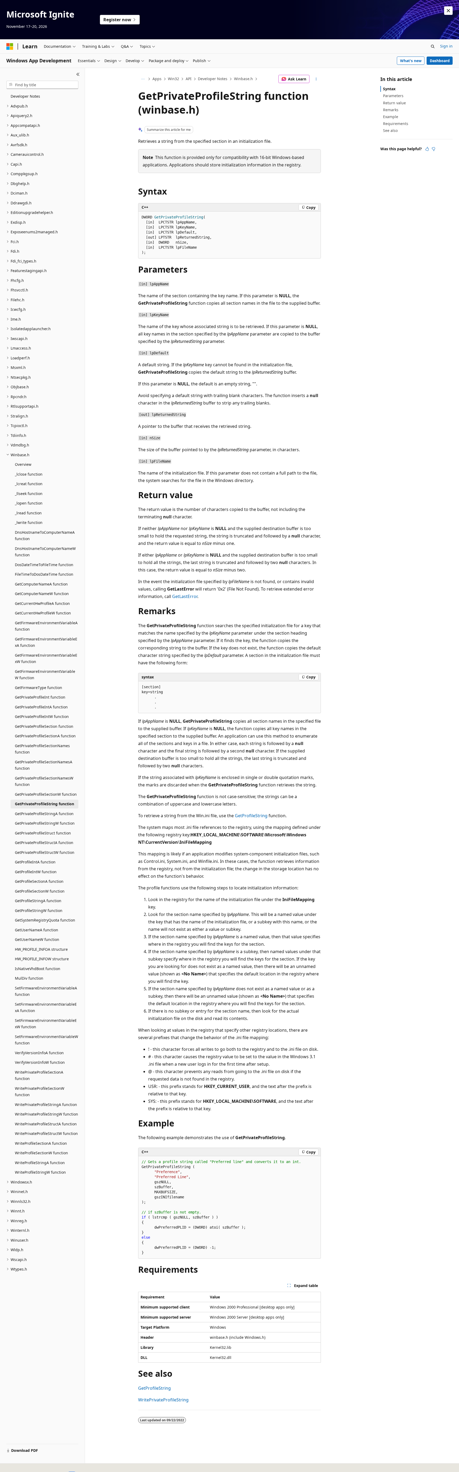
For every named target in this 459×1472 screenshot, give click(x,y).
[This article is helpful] (427, 149)
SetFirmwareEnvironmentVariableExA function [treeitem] (46, 1007)
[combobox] (42, 85)
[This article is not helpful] (433, 149)
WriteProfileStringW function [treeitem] (40, 1172)
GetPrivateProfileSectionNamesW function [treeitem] (44, 781)
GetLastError (184, 596)
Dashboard (440, 60)
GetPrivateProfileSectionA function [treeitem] (45, 735)
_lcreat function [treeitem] (28, 483)
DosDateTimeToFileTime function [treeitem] (44, 564)
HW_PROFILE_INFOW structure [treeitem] (42, 958)
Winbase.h (243, 78)
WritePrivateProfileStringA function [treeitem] (46, 1104)
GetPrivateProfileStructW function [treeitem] (44, 852)
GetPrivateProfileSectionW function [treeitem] (46, 794)
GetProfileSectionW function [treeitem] (40, 891)
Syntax (389, 88)
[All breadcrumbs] (142, 79)
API (189, 78)
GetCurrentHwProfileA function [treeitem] (42, 603)
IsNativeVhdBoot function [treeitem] (37, 968)
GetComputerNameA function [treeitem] (41, 584)
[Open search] (432, 46)
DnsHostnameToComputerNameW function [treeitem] (45, 552)
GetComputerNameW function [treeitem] (42, 593)
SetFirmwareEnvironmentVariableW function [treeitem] (46, 1040)
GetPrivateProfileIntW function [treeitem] (42, 716)
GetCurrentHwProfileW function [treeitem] (43, 613)
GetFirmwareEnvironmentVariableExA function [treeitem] (46, 642)
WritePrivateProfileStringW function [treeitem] (46, 1114)
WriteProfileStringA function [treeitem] (40, 1162)
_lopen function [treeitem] (28, 503)
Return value (394, 102)
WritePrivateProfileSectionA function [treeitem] (39, 1075)
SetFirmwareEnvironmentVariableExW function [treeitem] (46, 1024)
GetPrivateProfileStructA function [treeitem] (44, 842)
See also (390, 130)
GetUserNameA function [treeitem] (36, 929)
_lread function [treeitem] (28, 512)
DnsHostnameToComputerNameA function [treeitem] (45, 535)
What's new (411, 60)
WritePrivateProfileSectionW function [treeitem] (39, 1091)
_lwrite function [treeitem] (28, 522)
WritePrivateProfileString (163, 1400)
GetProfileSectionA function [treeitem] (39, 881)
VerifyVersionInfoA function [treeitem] (39, 1052)
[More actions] (316, 79)
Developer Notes (212, 78)
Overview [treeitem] (23, 464)
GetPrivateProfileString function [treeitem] (44, 803)
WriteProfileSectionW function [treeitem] (41, 1152)
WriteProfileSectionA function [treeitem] (41, 1143)
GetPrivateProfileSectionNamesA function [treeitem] (43, 765)
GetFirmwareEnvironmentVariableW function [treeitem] (45, 675)
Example (390, 116)
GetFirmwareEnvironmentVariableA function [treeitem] (46, 626)
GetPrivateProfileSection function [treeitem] (44, 726)
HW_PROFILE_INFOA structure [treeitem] (41, 949)
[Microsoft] (9, 46)
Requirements (395, 123)
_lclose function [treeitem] (28, 474)
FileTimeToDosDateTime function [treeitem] (44, 574)
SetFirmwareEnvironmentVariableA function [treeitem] (46, 991)
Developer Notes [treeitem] (25, 96)
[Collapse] (78, 74)
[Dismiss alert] (448, 10)
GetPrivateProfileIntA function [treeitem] (41, 706)
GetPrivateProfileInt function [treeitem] (40, 697)
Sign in (446, 46)
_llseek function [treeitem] (28, 493)
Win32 (173, 78)
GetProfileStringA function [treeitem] (38, 900)
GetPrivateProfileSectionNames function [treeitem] (42, 749)
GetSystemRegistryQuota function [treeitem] (45, 920)
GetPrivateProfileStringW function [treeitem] (45, 823)
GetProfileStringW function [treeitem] (38, 910)
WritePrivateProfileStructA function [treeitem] (46, 1123)
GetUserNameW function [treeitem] (37, 939)
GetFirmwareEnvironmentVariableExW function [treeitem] (46, 658)
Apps (157, 78)
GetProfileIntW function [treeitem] (36, 871)
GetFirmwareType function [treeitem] (38, 687)
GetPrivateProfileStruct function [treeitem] (43, 833)
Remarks (390, 109)
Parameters (393, 95)
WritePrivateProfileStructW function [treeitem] (46, 1133)
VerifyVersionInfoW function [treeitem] (40, 1062)
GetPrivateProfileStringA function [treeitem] (44, 813)
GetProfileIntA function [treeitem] (35, 861)
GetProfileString (251, 816)
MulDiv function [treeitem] (29, 978)
